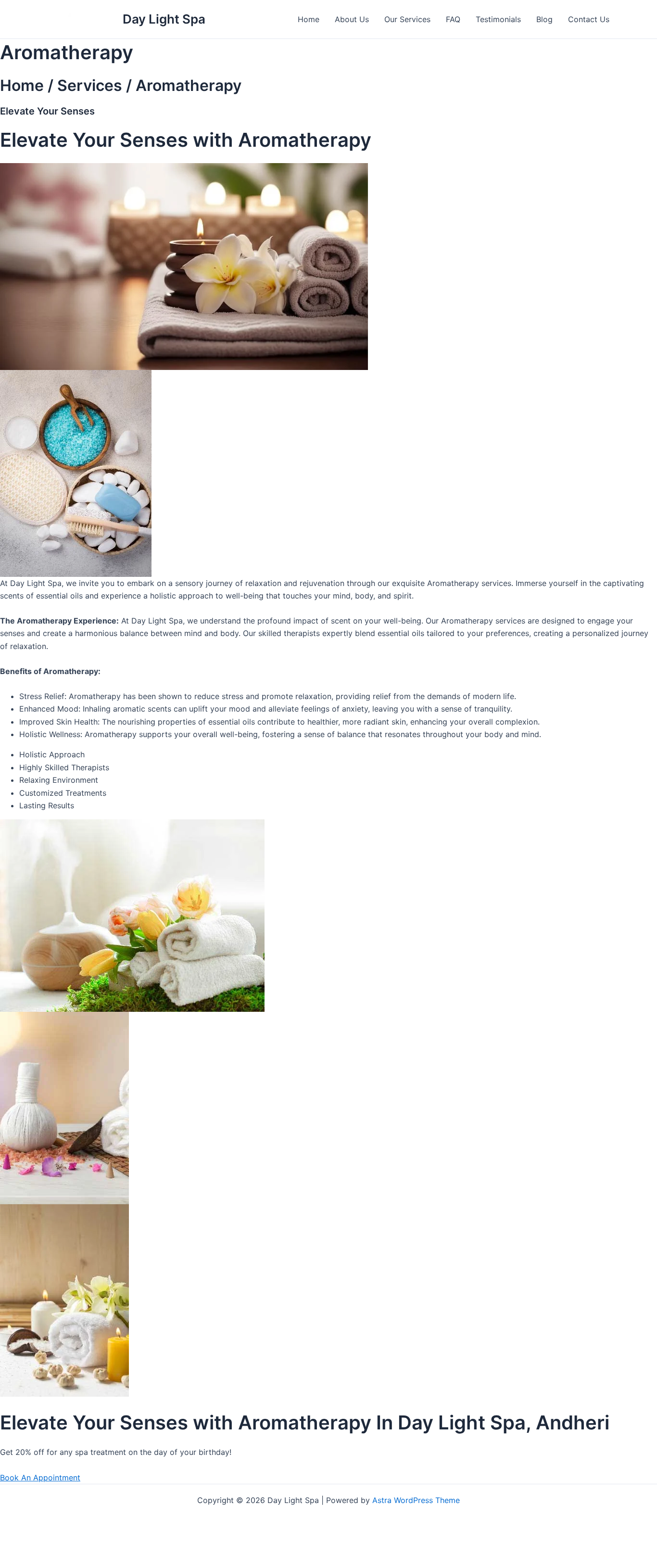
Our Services (407, 19)
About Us (352, 19)
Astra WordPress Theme (416, 1500)
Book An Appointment (40, 1477)
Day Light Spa (164, 19)
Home (308, 19)
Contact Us (588, 19)
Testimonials (498, 19)
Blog (544, 19)
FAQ (453, 19)
